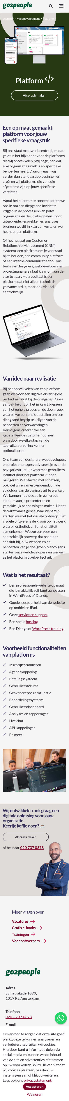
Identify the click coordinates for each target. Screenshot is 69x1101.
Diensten (8, 18)
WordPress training (47, 628)
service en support (32, 614)
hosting (32, 621)
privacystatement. (38, 1080)
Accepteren (34, 1086)
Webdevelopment (28, 18)
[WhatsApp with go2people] (61, 1018)
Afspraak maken (34, 95)
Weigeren (34, 1094)
